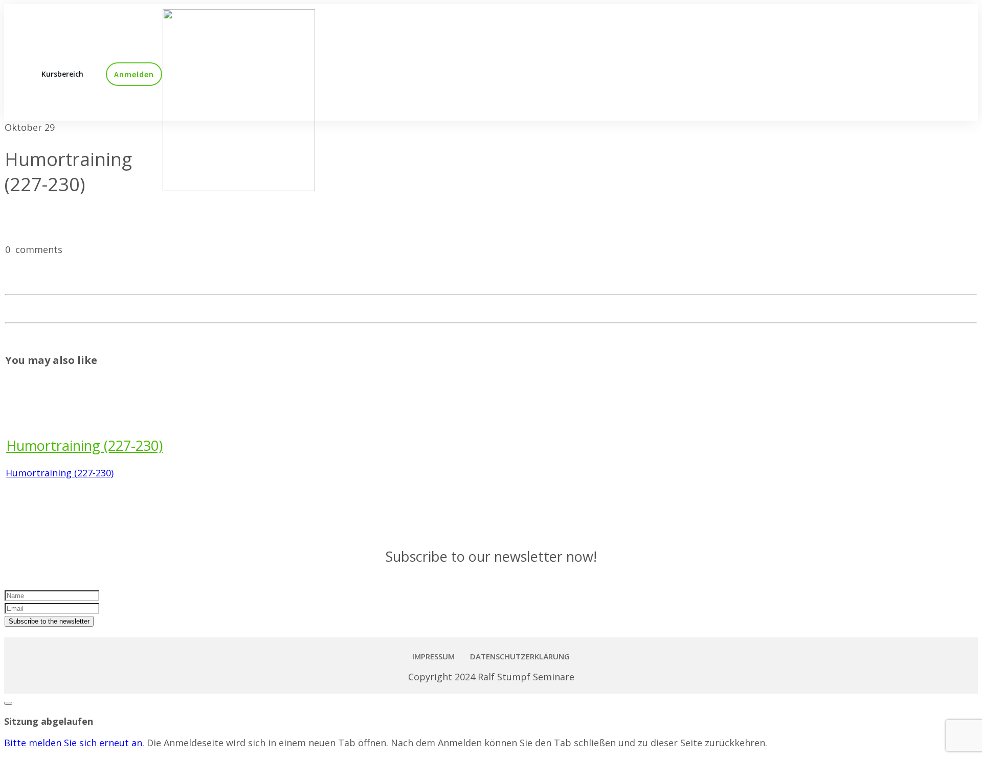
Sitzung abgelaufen (48, 721)
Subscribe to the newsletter (49, 621)
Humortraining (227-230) (84, 445)
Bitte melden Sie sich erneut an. (74, 743)
